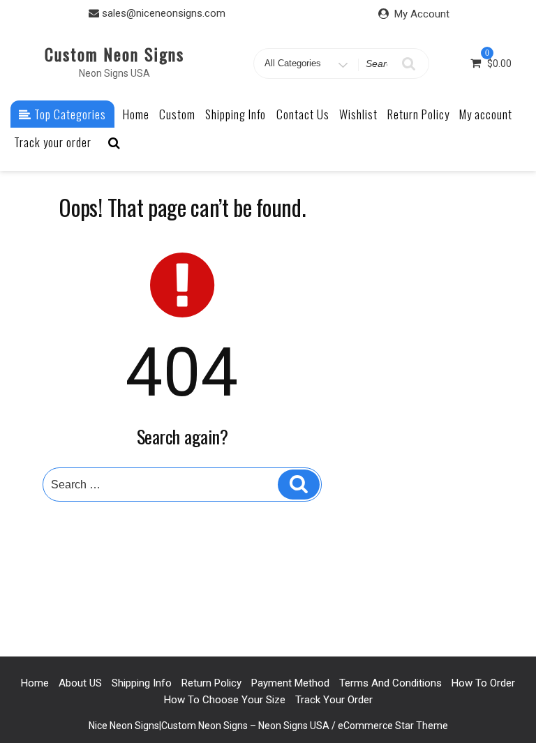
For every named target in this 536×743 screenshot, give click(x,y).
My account (485, 114)
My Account (421, 14)
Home (136, 114)
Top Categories (68, 114)
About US (80, 683)
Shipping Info (235, 114)
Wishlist (358, 114)
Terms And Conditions (390, 683)
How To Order (483, 683)
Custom (177, 114)
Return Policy (418, 114)
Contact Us (302, 114)
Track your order (52, 142)
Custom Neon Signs (114, 53)
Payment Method (290, 683)
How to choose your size (224, 699)
